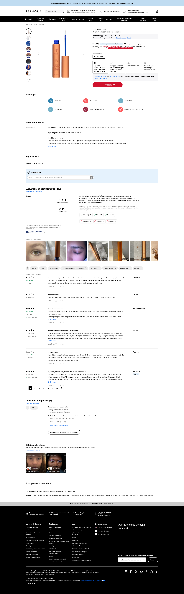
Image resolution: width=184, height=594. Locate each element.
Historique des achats (55, 536)
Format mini (100, 19)
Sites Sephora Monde (32, 546)
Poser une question (32, 403)
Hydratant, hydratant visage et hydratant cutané (59, 491)
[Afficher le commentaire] (36, 251)
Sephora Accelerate (31, 551)
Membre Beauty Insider (55, 527)
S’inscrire (153, 560)
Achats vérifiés (54, 268)
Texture (129, 38)
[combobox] (54, 11)
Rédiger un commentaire (34, 191)
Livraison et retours (100, 78)
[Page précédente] (26, 388)
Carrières (28, 530)
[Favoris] (152, 11)
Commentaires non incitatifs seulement (73, 268)
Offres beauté (52, 549)
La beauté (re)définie (32, 554)
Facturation (75, 540)
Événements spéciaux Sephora (35, 540)
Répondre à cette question (59, 425)
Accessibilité (75, 557)
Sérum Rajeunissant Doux (148, 495)
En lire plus (52, 319)
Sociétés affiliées (30, 537)
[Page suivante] (61, 388)
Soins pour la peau (63, 19)
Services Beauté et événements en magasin (59, 542)
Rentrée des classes (40, 19)
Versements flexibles (77, 554)
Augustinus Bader (99, 30)
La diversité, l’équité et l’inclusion (35, 549)
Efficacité (118, 38)
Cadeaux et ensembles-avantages (125, 19)
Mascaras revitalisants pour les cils (98, 495)
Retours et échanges (78, 530)
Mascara (41, 24)
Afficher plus (52, 146)
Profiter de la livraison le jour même (59, 562)
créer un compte (114, 77)
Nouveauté (28, 19)
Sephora (39, 491)
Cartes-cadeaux (143, 19)
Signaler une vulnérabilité (33, 557)
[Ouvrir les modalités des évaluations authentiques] (44, 232)
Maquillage (52, 19)
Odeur (124, 38)
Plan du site (76, 580)
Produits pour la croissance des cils (74, 495)
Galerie (51, 530)
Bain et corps (90, 19)
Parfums (74, 19)
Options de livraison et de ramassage (79, 533)
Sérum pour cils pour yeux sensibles (49, 495)
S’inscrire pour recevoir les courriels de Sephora (135, 555)
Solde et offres (154, 19)
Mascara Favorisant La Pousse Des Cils (124, 495)
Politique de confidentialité (33, 580)
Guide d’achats (76, 546)
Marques (109, 19)
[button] (129, 44)
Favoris (51, 556)
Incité (103, 259)
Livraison (74, 537)
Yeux (35, 24)
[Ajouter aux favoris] (126, 85)
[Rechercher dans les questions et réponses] (27, 408)
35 (57, 388)
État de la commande (55, 533)
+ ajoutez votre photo (33, 450)
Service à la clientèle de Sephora (81, 527)
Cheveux (82, 19)
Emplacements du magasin (79, 551)
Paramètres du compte (55, 538)
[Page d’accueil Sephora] (33, 11)
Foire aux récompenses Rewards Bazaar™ (55, 552)
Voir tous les (28, 81)
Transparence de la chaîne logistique (33, 533)
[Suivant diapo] (83, 53)
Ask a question (109, 36)
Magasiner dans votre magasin (57, 559)
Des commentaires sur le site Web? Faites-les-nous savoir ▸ (92, 504)
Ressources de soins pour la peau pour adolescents (81, 561)
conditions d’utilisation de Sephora (53, 580)
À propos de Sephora (32, 527)
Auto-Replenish (53, 546)
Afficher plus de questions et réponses (64, 432)
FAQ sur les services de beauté (80, 549)
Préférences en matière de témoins (91, 580)
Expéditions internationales (79, 543)
